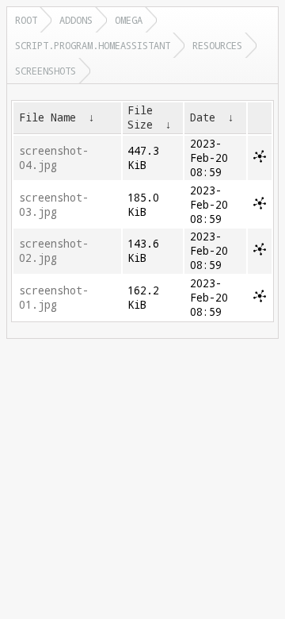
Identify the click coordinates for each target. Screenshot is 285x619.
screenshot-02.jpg (54, 250)
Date (202, 117)
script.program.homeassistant (92, 45)
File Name (47, 117)
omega (128, 19)
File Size (140, 117)
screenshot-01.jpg (54, 297)
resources (217, 45)
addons (76, 19)
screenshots (45, 70)
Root (26, 19)
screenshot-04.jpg (54, 158)
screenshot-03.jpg (54, 204)
